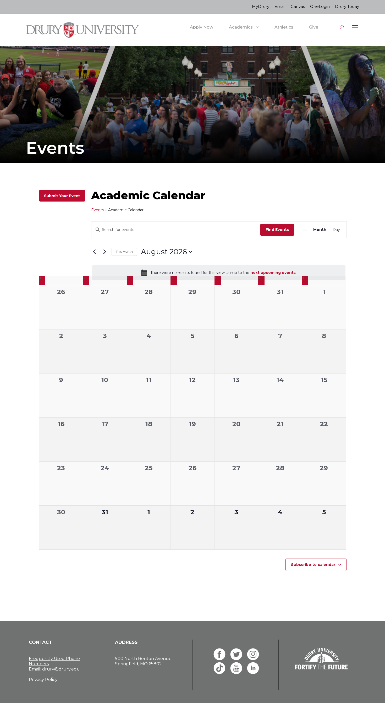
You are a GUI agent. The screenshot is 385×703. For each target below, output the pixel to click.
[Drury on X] (236, 654)
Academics (241, 27)
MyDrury (260, 6)
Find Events (277, 229)
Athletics (283, 27)
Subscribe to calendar (313, 564)
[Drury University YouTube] (236, 668)
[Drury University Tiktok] (219, 668)
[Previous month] (94, 252)
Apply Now (201, 27)
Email (279, 6)
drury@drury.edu (61, 669)
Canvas (298, 6)
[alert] (218, 272)
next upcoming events (273, 272)
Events (97, 210)
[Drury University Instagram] (253, 654)
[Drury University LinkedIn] (253, 668)
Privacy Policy (43, 679)
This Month (124, 251)
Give (313, 27)
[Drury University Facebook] (219, 654)
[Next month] (104, 252)
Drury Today (347, 6)
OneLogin (320, 6)
